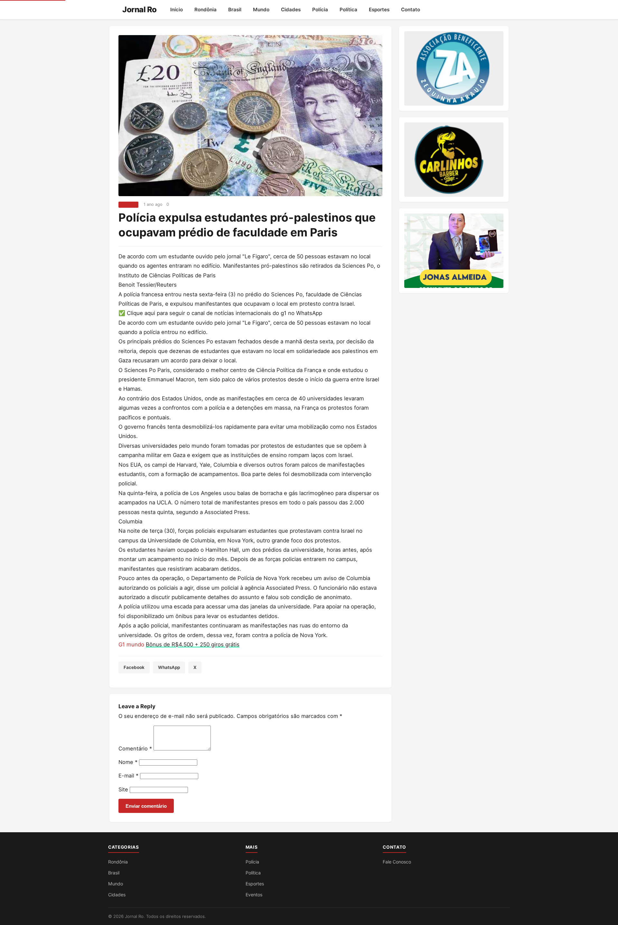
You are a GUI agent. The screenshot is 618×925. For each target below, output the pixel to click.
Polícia (320, 9)
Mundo (261, 9)
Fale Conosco (397, 861)
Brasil (234, 9)
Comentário (135, 748)
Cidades (291, 9)
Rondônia (205, 9)
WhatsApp (169, 667)
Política (348, 9)
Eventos (254, 894)
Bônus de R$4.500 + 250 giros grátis (192, 644)
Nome (127, 762)
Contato (410, 9)
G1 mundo (132, 644)
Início (176, 9)
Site (123, 789)
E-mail (128, 775)
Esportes (379, 9)
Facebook (134, 667)
